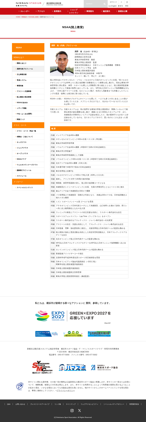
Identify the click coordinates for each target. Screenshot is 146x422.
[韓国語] (120, 5)
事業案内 (24, 17)
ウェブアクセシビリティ (89, 404)
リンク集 (58, 404)
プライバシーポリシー (66, 391)
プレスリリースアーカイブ (39, 404)
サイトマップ (71, 404)
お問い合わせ (20, 404)
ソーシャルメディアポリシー (113, 404)
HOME (18, 17)
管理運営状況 (134, 404)
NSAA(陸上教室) (33, 17)
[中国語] (127, 5)
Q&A (8, 404)
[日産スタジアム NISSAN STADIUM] (42, 4)
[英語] (113, 5)
